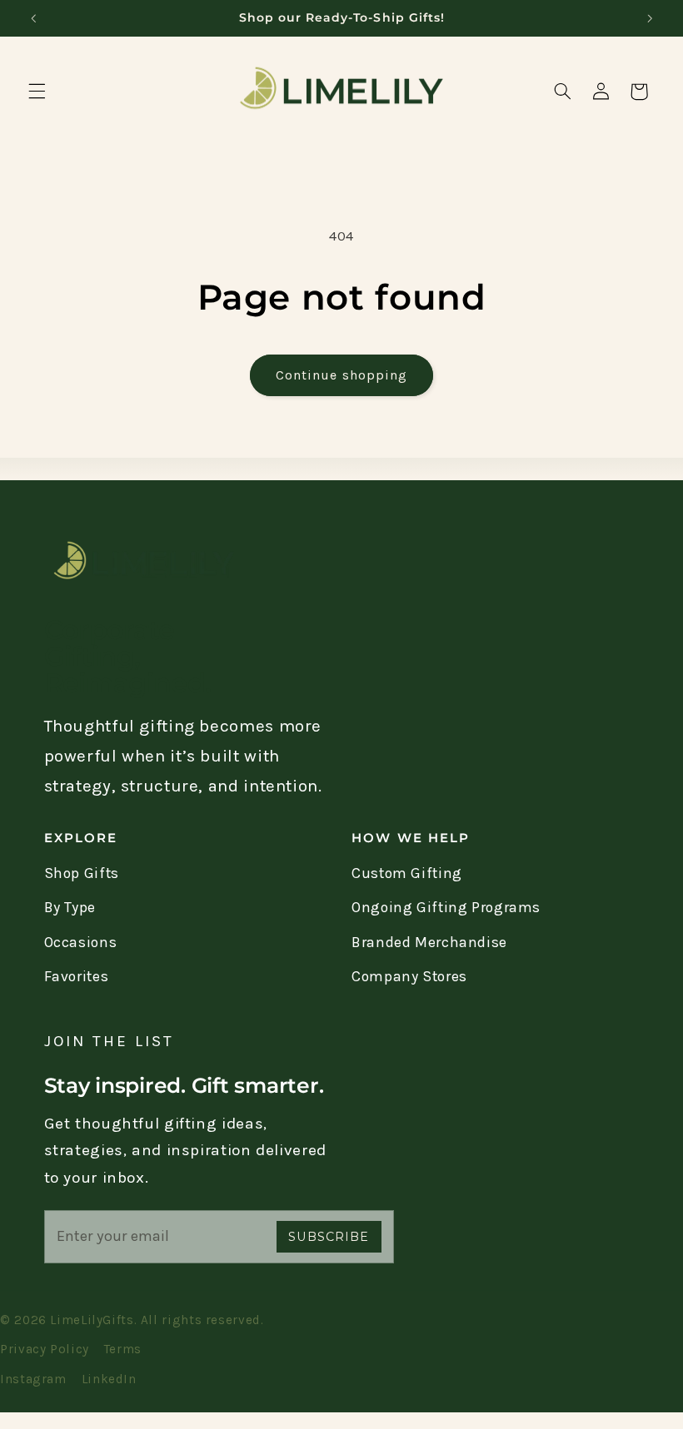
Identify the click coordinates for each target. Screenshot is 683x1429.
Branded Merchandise (429, 942)
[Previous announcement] (33, 18)
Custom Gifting (406, 873)
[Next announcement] (649, 18)
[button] (36, 91)
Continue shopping (341, 375)
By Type (70, 907)
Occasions (80, 942)
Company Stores (409, 976)
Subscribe (328, 1236)
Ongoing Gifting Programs (446, 907)
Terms (123, 1349)
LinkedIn (109, 1379)
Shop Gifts (81, 873)
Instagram (33, 1379)
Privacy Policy (44, 1349)
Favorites (76, 976)
